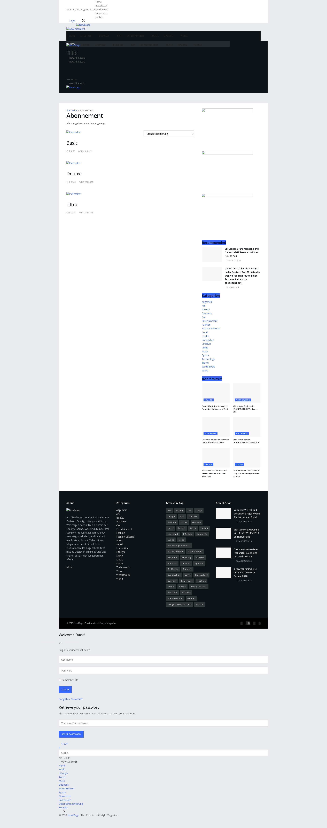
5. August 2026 (233, 260)
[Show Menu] (67, 91)
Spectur (199, 563)
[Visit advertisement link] (75, 28)
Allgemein (207, 301)
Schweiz (200, 557)
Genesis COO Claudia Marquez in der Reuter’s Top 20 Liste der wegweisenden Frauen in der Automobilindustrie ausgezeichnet (242, 275)
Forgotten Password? (70, 699)
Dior (182, 516)
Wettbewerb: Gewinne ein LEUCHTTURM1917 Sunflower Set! (245, 409)
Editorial (193, 516)
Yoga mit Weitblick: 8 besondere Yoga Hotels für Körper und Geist (215, 407)
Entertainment (135, 35)
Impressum (101, 13)
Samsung (186, 557)
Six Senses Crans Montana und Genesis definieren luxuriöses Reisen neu (242, 252)
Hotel (171, 528)
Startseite (71, 110)
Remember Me (70, 680)
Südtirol (172, 581)
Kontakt (99, 17)
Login (72, 20)
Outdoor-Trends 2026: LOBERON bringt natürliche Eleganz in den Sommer (246, 473)
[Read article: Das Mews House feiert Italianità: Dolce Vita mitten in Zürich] (216, 427)
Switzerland (201, 575)
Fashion (206, 324)
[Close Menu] (59, 747)
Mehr (69, 567)
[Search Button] (227, 44)
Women (191, 598)
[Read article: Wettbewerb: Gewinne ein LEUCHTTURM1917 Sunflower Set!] (247, 393)
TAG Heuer (187, 581)
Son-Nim (185, 563)
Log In (64, 743)
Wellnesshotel (175, 598)
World (184, 35)
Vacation (172, 592)
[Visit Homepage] (78, 24)
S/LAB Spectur (195, 551)
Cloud (199, 510)
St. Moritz (173, 569)
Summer (187, 569)
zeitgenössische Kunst (179, 604)
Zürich (199, 604)
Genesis (196, 522)
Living (205, 347)
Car (119, 35)
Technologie (208, 359)
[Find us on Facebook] (78, 20)
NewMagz (78, 623)
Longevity (202, 534)
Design (171, 516)
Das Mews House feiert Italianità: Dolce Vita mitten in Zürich (215, 441)
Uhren (182, 586)
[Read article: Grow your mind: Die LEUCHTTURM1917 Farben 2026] (247, 427)
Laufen (204, 528)
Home (98, 1)
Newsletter (101, 5)
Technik (201, 581)
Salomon (172, 557)
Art (203, 305)
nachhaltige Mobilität (179, 545)
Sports (168, 35)
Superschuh (174, 575)
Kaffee (181, 528)
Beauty (206, 309)
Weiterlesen (85, 151)
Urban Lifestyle (198, 586)
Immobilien (208, 340)
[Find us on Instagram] (86, 20)
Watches (186, 592)
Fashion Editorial (211, 328)
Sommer (172, 563)
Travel (205, 362)
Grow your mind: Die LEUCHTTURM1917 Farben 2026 (246, 441)
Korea (193, 528)
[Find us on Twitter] (82, 20)
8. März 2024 (232, 287)
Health (205, 336)
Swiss (188, 575)
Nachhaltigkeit (175, 551)
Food (205, 332)
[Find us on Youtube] (89, 20)
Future (184, 522)
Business (104, 35)
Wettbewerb (101, 9)
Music (155, 35)
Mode (181, 539)
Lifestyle (86, 35)
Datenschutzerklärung (71, 803)
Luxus (171, 539)
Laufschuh (173, 534)
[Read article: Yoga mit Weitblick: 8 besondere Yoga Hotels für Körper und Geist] (216, 393)
